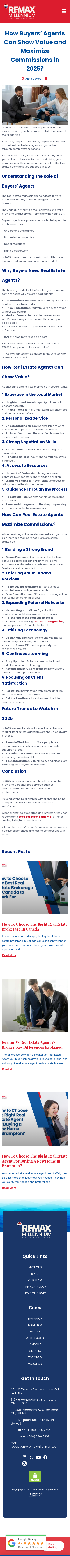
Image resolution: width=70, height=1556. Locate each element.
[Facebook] (45, 1457)
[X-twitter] (32, 1457)
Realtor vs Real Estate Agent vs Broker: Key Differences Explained (32, 1044)
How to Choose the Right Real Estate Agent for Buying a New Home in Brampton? (34, 1160)
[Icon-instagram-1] (25, 1464)
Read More (9, 955)
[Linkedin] (25, 1457)
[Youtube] (39, 1457)
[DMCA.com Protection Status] (35, 1481)
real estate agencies (48, 621)
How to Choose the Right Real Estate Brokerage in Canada (34, 926)
